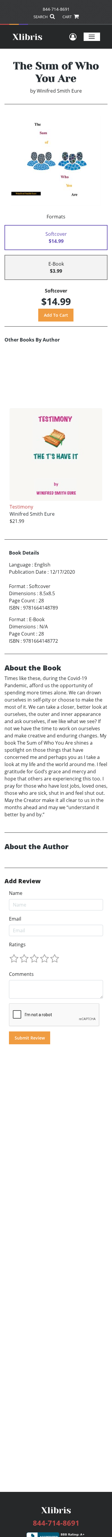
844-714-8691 (56, 9)
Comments (21, 974)
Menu (92, 36)
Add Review (22, 881)
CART (67, 16)
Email (15, 919)
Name (15, 893)
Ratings (17, 944)
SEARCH (41, 16)
